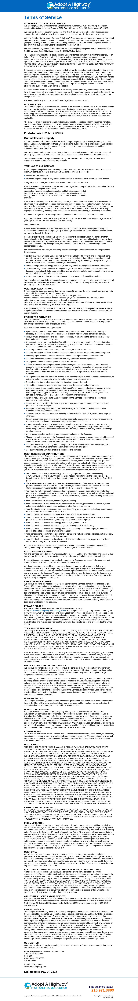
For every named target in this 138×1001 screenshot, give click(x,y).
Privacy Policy (98, 996)
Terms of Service (108, 997)
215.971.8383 (102, 990)
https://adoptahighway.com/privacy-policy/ (48, 611)
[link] (69, 9)
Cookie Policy (108, 996)
